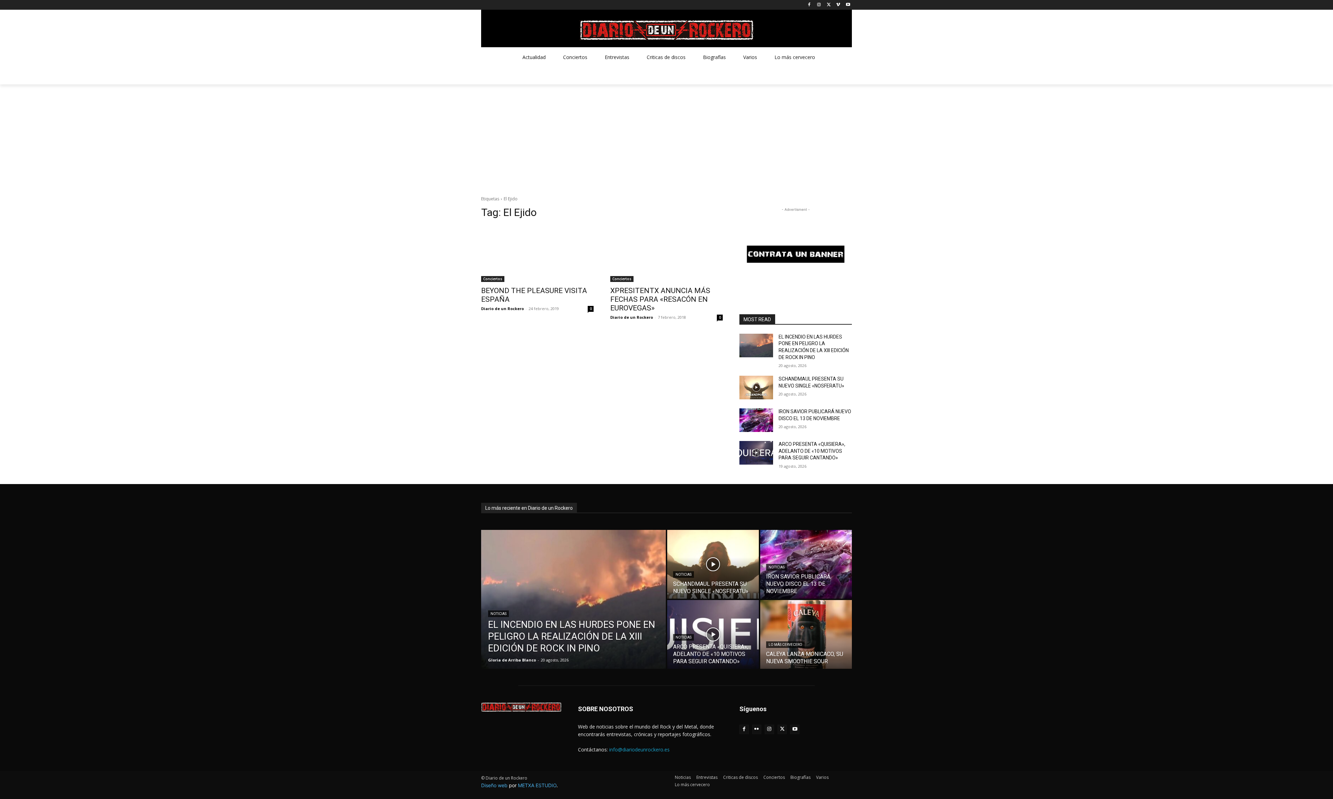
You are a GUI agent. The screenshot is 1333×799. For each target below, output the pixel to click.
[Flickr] (757, 729)
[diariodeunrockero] (666, 30)
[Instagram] (819, 5)
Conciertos (492, 278)
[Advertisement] (666, 136)
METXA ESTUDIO (537, 785)
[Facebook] (809, 5)
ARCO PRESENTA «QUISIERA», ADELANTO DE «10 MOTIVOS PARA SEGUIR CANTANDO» (812, 450)
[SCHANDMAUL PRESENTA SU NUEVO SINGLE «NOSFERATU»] (756, 387)
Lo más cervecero (785, 645)
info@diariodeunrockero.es (639, 749)
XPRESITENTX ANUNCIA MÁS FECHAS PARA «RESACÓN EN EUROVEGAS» (660, 299)
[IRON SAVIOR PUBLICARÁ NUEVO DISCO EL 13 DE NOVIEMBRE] (756, 420)
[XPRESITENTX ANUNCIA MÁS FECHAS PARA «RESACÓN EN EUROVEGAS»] (666, 254)
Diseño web (494, 785)
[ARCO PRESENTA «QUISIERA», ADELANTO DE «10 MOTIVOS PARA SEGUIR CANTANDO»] (756, 453)
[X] (829, 5)
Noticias (498, 614)
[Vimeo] (838, 5)
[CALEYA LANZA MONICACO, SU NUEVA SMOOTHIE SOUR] (806, 634)
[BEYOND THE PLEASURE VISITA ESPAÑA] (537, 254)
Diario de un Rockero (502, 308)
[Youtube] (848, 5)
